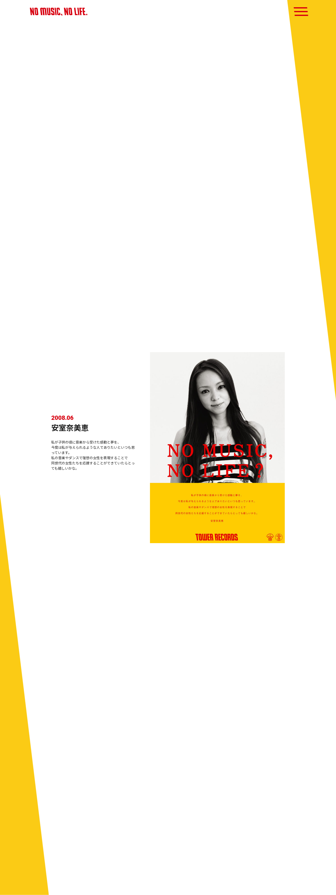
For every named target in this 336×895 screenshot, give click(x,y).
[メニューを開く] (301, 11)
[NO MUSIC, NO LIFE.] (58, 12)
